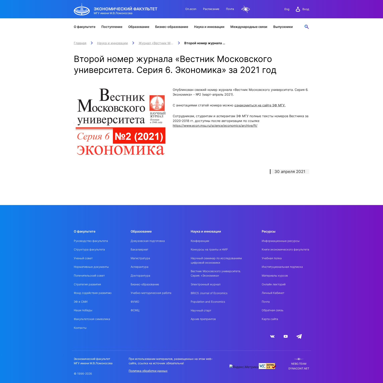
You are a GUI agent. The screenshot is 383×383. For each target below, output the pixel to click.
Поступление (111, 27)
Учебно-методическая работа (151, 293)
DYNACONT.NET (298, 368)
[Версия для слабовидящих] (246, 9)
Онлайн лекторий (273, 284)
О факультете (84, 27)
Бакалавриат (139, 249)
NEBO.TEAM (298, 363)
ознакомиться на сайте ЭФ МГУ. (259, 105)
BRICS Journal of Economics (209, 293)
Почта (230, 9)
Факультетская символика (92, 319)
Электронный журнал (205, 284)
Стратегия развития (87, 284)
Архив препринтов (203, 319)
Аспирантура (139, 266)
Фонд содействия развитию (93, 293)
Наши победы (83, 310)
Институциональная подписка (282, 266)
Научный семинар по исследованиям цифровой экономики (216, 260)
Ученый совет (83, 258)
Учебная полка (272, 258)
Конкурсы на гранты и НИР (209, 249)
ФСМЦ (135, 310)
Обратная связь (272, 310)
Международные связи (248, 27)
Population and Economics (208, 301)
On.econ (190, 9)
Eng (286, 9)
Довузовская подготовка (148, 241)
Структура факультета (89, 249)
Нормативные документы (91, 266)
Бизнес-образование (171, 27)
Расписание (211, 9)
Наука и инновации (209, 27)
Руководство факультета (91, 241)
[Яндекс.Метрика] (244, 366)
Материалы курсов (275, 275)
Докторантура (140, 275)
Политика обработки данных (148, 370)
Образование (138, 27)
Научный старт (201, 310)
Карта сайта (270, 319)
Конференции (200, 241)
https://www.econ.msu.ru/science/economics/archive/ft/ (215, 126)
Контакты (80, 327)
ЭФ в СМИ (81, 301)
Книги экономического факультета (285, 249)
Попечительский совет (89, 275)
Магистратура (140, 258)
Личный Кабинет (273, 293)
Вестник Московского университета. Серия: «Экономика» (216, 273)
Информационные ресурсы (281, 241)
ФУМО (135, 301)
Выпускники (283, 27)
